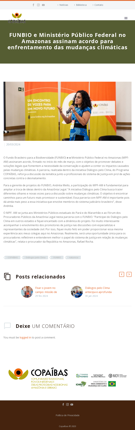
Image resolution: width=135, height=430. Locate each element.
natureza (73, 257)
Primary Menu (126, 18)
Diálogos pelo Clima (35, 257)
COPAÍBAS (13, 257)
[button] (121, 274)
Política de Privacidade (68, 415)
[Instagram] (38, 5)
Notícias (63, 4)
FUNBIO (57, 257)
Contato (98, 4)
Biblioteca (81, 4)
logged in (25, 337)
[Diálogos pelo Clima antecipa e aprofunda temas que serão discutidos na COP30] (78, 292)
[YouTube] (43, 5)
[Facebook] (33, 5)
